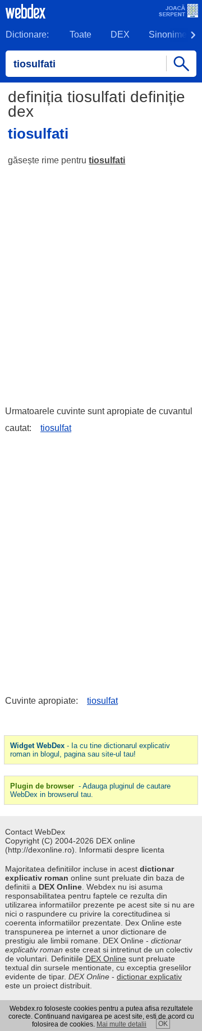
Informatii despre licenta (121, 849)
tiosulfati (107, 160)
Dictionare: (27, 34)
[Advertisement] (101, 281)
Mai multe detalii (121, 1024)
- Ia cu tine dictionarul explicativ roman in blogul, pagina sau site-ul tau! (90, 749)
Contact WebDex (35, 831)
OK (163, 1024)
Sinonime (168, 34)
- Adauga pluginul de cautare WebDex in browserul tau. (90, 790)
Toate (80, 34)
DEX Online (105, 958)
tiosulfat (55, 428)
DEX (120, 34)
